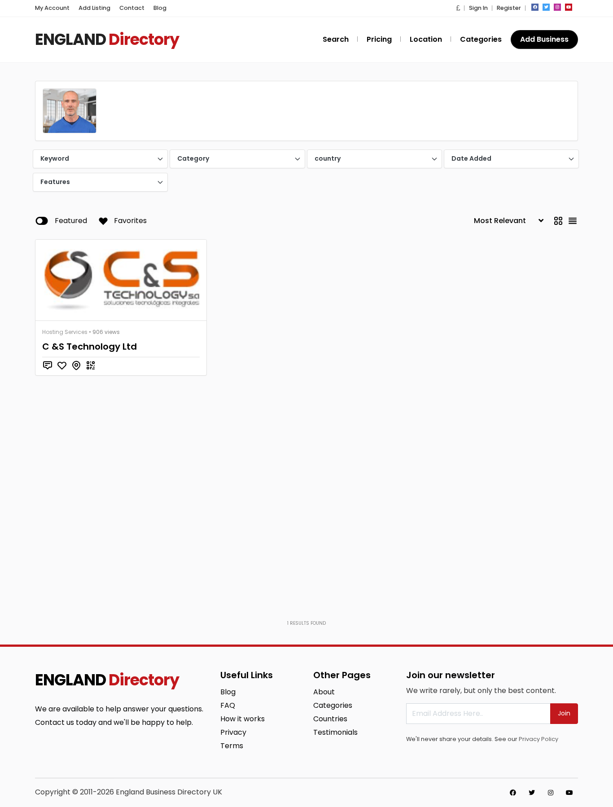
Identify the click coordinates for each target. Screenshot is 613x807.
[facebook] (535, 7)
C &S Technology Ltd (89, 346)
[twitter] (546, 7)
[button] (458, 8)
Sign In (478, 8)
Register (509, 8)
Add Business (544, 39)
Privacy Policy (538, 739)
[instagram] (557, 7)
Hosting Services (65, 332)
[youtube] (568, 7)
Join (564, 713)
